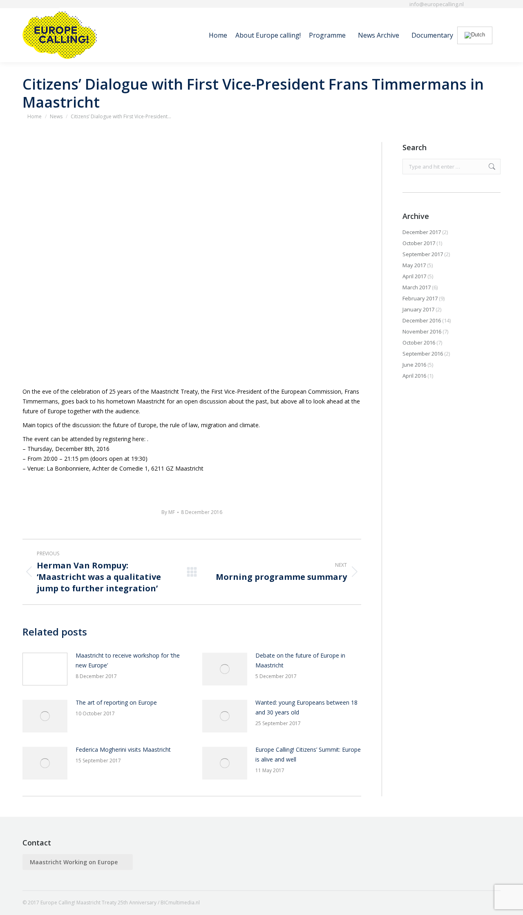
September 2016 (422, 353)
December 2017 (421, 232)
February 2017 (420, 298)
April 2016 (414, 375)
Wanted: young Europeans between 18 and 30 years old (306, 707)
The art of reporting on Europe (116, 702)
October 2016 (418, 342)
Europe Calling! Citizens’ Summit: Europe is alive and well (308, 754)
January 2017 (418, 309)
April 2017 (414, 276)
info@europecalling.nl (436, 4)
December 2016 (421, 320)
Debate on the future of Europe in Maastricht (300, 660)
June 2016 (414, 364)
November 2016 (421, 331)
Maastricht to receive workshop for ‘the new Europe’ (128, 660)
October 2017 (418, 243)
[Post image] (44, 669)
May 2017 (414, 265)
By (168, 512)
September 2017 (422, 254)
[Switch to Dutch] (474, 35)
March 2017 (416, 287)
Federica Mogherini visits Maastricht (123, 749)
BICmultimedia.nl (180, 902)
